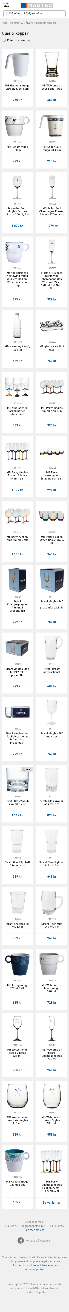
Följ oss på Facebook (38, 1240)
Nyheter (27, 769)
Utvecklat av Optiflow (35, 1292)
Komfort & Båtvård (21, 23)
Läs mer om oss (34, 1230)
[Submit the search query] (6, 13)
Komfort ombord (46, 23)
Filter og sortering (18, 40)
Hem (5, 23)
